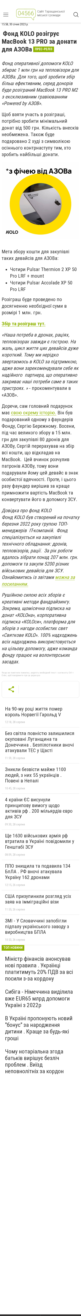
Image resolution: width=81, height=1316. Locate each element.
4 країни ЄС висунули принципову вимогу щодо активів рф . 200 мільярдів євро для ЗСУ (38, 808)
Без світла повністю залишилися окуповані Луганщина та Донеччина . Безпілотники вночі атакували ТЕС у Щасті (39, 741)
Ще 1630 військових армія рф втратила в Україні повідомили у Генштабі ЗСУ (39, 841)
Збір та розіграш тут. (23, 324)
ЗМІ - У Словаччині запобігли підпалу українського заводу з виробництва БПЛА (37, 926)
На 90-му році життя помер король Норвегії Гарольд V (33, 712)
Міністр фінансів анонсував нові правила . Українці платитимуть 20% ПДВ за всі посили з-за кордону (39, 968)
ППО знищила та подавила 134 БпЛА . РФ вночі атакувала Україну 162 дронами (37, 871)
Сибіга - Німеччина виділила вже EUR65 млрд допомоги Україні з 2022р (39, 998)
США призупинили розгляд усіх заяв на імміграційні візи (38, 899)
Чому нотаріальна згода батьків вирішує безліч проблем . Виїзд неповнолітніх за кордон (34, 1061)
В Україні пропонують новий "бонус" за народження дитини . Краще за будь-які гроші (38, 1028)
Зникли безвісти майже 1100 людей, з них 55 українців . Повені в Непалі (35, 775)
